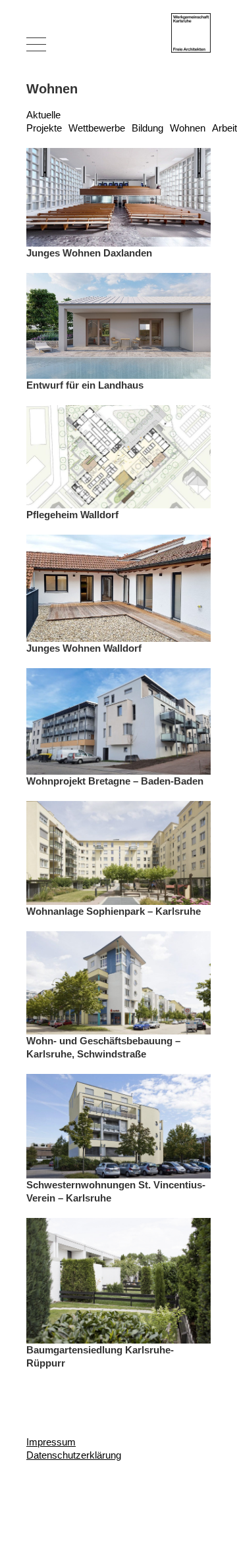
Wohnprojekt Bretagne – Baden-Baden (114, 781)
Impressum (51, 1441)
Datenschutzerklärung (73, 1455)
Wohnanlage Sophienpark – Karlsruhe (113, 911)
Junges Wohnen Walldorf (84, 648)
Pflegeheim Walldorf (72, 514)
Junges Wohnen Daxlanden (89, 252)
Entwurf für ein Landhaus (85, 385)
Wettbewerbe (96, 128)
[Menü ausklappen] (36, 44)
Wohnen (187, 128)
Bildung (147, 128)
